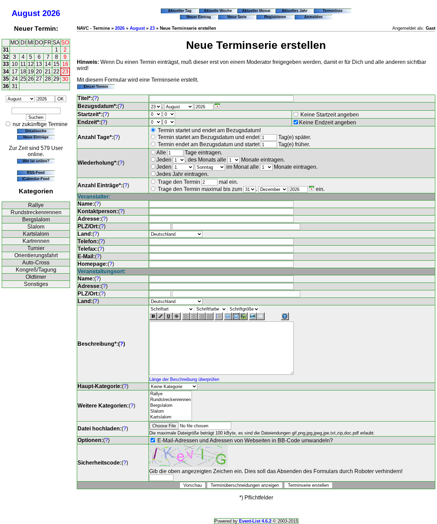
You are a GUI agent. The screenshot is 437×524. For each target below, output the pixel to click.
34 (6, 71)
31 (6, 50)
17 (15, 71)
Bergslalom (36, 219)
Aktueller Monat (256, 11)
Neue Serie (236, 17)
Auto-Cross (36, 262)
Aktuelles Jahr (294, 11)
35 (6, 79)
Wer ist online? (36, 161)
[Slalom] (171, 411)
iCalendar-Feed (36, 179)
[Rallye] (171, 394)
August (26, 13)
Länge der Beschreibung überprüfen (184, 379)
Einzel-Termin (96, 86)
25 (23, 79)
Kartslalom (36, 234)
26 (31, 79)
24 (15, 79)
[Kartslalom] (171, 417)
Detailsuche (35, 131)
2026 (51, 13)
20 (39, 71)
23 (65, 71)
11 (23, 64)
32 (6, 57)
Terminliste (332, 11)
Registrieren (275, 17)
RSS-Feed (36, 172)
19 (31, 71)
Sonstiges (36, 284)
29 (56, 79)
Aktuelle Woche (218, 11)
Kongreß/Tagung (36, 270)
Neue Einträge (35, 137)
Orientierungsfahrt (36, 255)
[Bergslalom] (171, 406)
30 (65, 79)
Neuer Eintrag (198, 17)
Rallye (36, 205)
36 (6, 86)
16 (65, 64)
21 (48, 71)
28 (48, 79)
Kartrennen (36, 241)
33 (6, 64)
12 (31, 64)
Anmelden (313, 17)
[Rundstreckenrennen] (171, 400)
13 (39, 64)
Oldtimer (36, 277)
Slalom (35, 227)
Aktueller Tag (180, 11)
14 (48, 64)
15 (56, 64)
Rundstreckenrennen (36, 212)
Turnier (35, 248)
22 (56, 71)
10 (15, 64)
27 (39, 79)
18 (23, 71)
